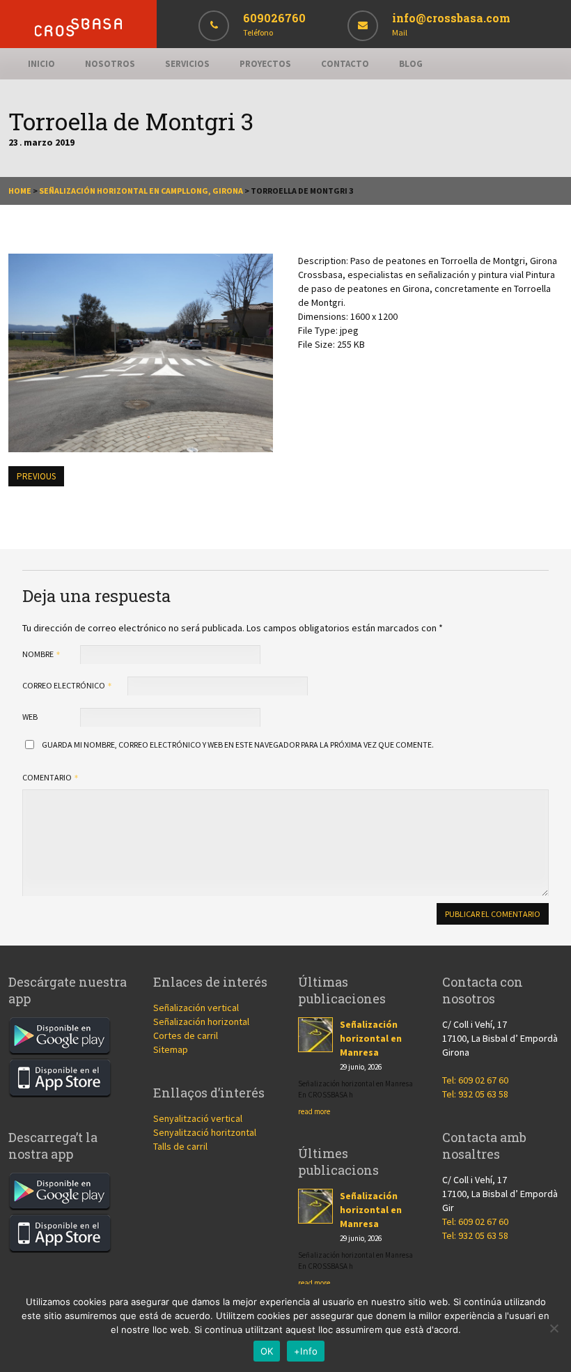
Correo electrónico (64, 685)
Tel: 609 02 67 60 (475, 1080)
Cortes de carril (185, 1035)
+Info (306, 1351)
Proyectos (265, 64)
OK (267, 1351)
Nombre (38, 654)
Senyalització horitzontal (204, 1132)
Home (19, 190)
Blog (411, 64)
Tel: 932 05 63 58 (475, 1094)
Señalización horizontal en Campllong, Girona (141, 190)
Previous (36, 476)
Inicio (41, 64)
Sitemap (170, 1049)
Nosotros (110, 64)
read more (314, 1111)
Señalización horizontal (201, 1021)
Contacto (345, 64)
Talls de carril (180, 1146)
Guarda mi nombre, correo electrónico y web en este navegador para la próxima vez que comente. (238, 744)
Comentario (47, 777)
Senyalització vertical (197, 1118)
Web (30, 716)
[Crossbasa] (78, 33)
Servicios (187, 64)
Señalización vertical (196, 1007)
